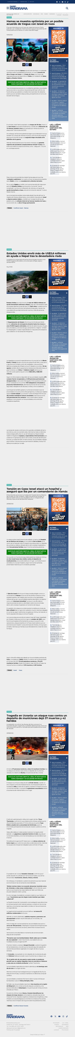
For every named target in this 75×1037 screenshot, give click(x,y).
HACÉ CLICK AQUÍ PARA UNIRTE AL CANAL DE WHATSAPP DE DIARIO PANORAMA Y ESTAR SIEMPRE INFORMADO (27, 83)
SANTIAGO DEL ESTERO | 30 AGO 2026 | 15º (13, 14)
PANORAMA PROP (23, 1)
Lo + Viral (65, 1023)
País (42, 14)
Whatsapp (56, 1023)
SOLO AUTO (32, 1)
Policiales (65, 14)
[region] (27, 110)
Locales (59, 14)
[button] (8, 8)
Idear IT (42, 1034)
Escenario (52, 14)
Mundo (46, 14)
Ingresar (66, 6)
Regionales (36, 14)
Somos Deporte (28, 14)
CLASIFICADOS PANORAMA (12, 1)
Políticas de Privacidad (13, 1030)
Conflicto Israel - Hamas (20, 208)
